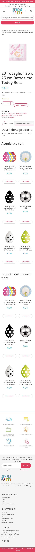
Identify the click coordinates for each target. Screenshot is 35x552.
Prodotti (19, 115)
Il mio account (5, 497)
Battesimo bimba (18, 30)
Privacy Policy (24, 470)
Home (3, 30)
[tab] (8, 123)
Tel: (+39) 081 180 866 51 (8, 537)
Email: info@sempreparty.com (10, 533)
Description (8, 123)
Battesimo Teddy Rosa (8, 115)
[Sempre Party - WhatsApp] (8, 541)
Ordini (3, 500)
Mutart (18, 550)
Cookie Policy (29, 549)
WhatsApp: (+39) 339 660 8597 (10, 535)
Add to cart (21, 105)
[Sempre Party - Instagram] (5, 541)
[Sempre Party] (17, 11)
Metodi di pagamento (7, 518)
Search (17, 22)
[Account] (26, 11)
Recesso (3, 520)
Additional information (23, 123)
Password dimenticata (7, 504)
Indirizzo (3, 502)
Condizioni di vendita (7, 514)
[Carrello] (31, 12)
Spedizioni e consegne (7, 522)
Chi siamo (4, 512)
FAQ (2, 516)
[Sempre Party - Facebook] (2, 541)
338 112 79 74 (11, 6)
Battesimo (9, 30)
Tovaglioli (11, 117)
